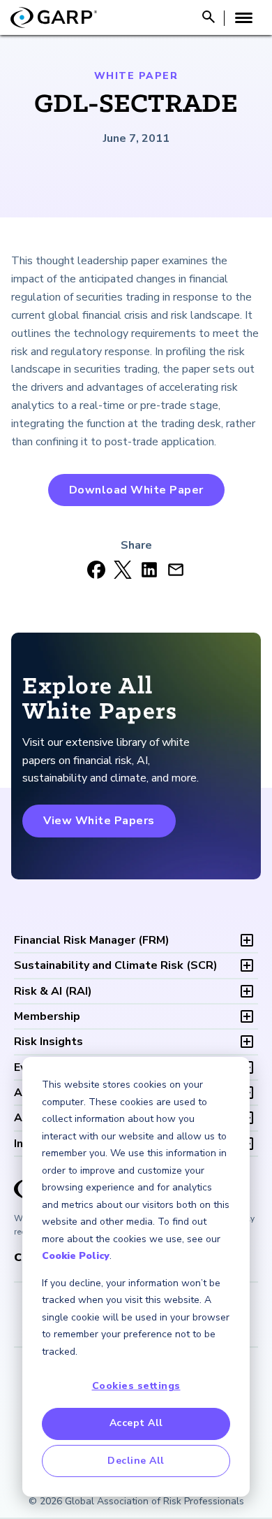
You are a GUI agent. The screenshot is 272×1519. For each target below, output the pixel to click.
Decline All (136, 1460)
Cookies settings (136, 1385)
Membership (47, 1016)
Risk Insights (48, 1041)
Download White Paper (136, 490)
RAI (53, 991)
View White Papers (99, 820)
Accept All (136, 1423)
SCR (116, 965)
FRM (91, 940)
